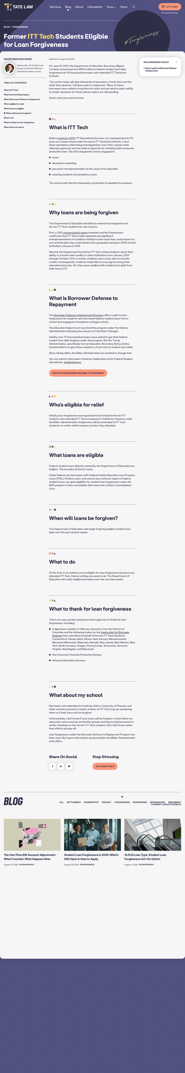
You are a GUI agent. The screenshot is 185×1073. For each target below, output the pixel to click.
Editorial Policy (149, 1067)
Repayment (174, 802)
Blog (7, 27)
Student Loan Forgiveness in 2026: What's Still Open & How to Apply (91, 857)
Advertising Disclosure (129, 1067)
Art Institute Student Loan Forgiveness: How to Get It (90, 914)
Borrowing (140, 802)
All (62, 802)
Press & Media (165, 1067)
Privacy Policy (110, 1067)
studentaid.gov (72, 362)
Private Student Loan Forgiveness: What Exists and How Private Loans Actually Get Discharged (152, 917)
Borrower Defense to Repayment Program (78, 315)
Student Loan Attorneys (166, 804)
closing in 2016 (66, 138)
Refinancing (157, 802)
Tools (109, 7)
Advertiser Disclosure (18, 59)
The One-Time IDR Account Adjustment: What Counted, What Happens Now (30, 857)
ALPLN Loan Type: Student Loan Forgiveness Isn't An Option (145, 857)
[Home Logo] (25, 7)
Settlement (74, 802)
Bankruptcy (91, 802)
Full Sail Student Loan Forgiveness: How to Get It (31, 914)
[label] (52, 766)
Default (106, 802)
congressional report (75, 232)
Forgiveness (20, 27)
